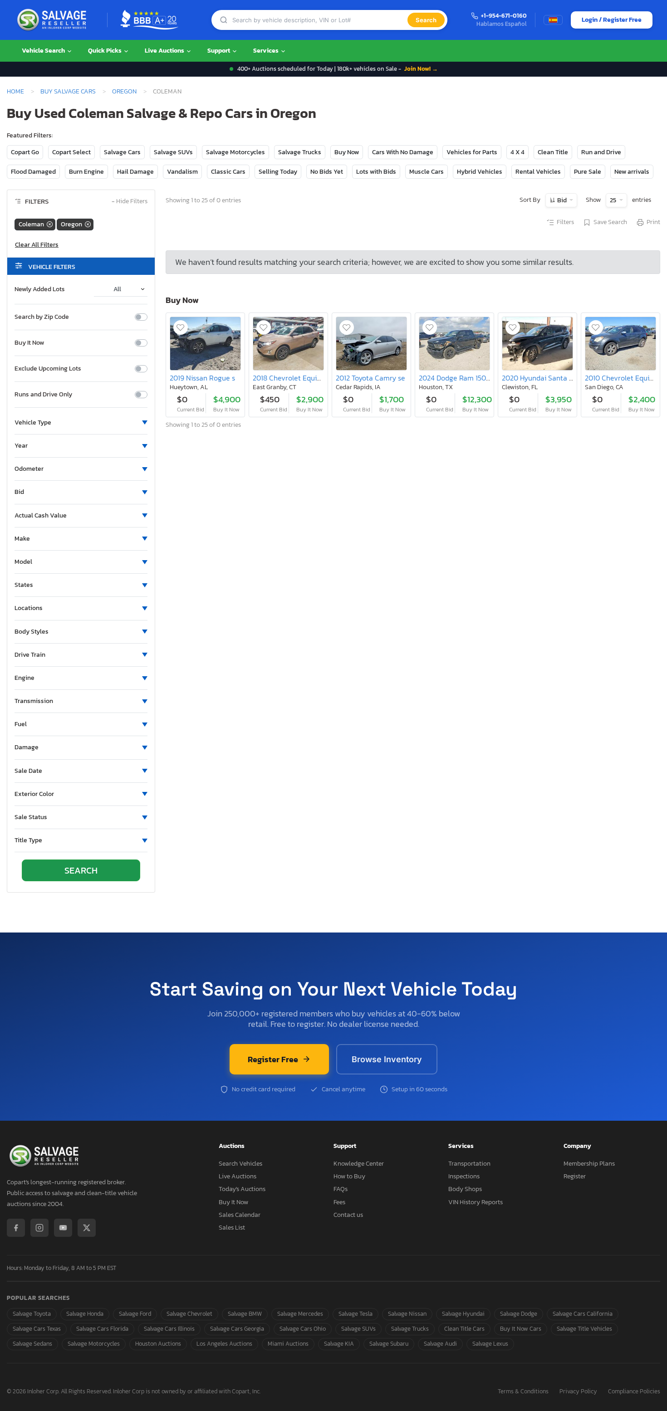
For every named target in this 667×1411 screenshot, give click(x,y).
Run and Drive (601, 152)
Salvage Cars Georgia (237, 1328)
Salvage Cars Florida (102, 1328)
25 (614, 200)
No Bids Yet (326, 171)
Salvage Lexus (490, 1343)
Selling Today (278, 171)
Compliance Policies (634, 1392)
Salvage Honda (84, 1313)
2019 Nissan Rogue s (202, 377)
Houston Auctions (158, 1343)
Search (426, 20)
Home (15, 91)
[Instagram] (39, 1228)
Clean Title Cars (464, 1328)
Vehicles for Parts (471, 152)
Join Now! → (421, 68)
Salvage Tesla (355, 1313)
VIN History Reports (475, 1202)
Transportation (469, 1163)
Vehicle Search (44, 50)
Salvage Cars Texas (37, 1328)
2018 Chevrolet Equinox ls (294, 377)
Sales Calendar (239, 1215)
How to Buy (349, 1176)
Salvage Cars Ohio (303, 1328)
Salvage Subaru (388, 1343)
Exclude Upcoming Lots (48, 369)
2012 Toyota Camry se (370, 377)
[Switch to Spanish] (553, 20)
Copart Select (71, 152)
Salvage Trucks (299, 152)
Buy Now (346, 152)
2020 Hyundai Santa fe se (543, 377)
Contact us (348, 1215)
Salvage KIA (339, 1343)
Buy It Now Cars (520, 1328)
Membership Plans (589, 1163)
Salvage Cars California (583, 1313)
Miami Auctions (288, 1343)
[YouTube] (63, 1228)
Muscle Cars (426, 171)
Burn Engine (86, 171)
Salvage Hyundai (463, 1313)
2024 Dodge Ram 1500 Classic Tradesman (485, 377)
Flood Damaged (33, 171)
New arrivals (631, 171)
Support (219, 50)
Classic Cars (228, 171)
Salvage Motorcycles (235, 152)
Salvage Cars (122, 152)
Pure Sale (587, 171)
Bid (562, 200)
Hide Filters (129, 201)
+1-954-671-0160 (504, 16)
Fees (339, 1202)
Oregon (124, 91)
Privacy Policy (578, 1392)
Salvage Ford (135, 1313)
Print (653, 222)
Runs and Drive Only (43, 395)
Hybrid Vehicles (479, 171)
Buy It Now (29, 343)
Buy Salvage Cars (68, 91)
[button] (81, 423)
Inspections (464, 1176)
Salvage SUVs (173, 152)
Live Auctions (165, 50)
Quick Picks (105, 50)
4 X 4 (517, 152)
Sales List (232, 1227)
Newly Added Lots (40, 289)
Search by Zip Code (42, 317)
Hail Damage (135, 171)
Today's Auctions (242, 1189)
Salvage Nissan (407, 1313)
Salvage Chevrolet (189, 1313)
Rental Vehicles (538, 171)
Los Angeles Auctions (224, 1343)
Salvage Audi (440, 1343)
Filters (565, 222)
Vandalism (182, 171)
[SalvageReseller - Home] (54, 20)
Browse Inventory (387, 1059)
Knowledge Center (359, 1163)
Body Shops (465, 1189)
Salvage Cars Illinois (169, 1328)
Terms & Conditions (523, 1392)
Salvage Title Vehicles (584, 1328)
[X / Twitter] (87, 1228)
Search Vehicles (240, 1163)
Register (575, 1176)
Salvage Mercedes (300, 1313)
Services (266, 50)
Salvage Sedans (32, 1343)
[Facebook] (16, 1228)
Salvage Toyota (32, 1313)
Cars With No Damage (402, 152)
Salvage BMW (245, 1313)
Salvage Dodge (518, 1313)
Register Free (273, 1059)
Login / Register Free (612, 19)
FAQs (341, 1189)
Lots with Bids (376, 171)
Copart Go (25, 152)
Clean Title (553, 152)
